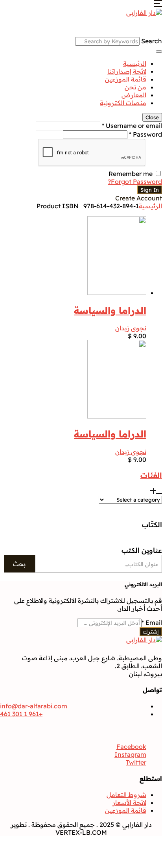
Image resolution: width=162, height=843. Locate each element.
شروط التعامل (126, 795)
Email (152, 622)
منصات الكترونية (123, 103)
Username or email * (132, 126)
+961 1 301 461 (21, 714)
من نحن (135, 87)
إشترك (151, 631)
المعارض (134, 95)
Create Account (138, 198)
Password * (145, 134)
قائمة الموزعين (125, 79)
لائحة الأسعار (129, 802)
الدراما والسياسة (110, 310)
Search (151, 41)
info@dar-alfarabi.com (33, 706)
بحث (19, 564)
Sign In (149, 190)
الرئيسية (134, 63)
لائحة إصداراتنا (126, 71)
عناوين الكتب (142, 550)
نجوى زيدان (130, 328)
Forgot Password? (135, 181)
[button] (158, 5)
